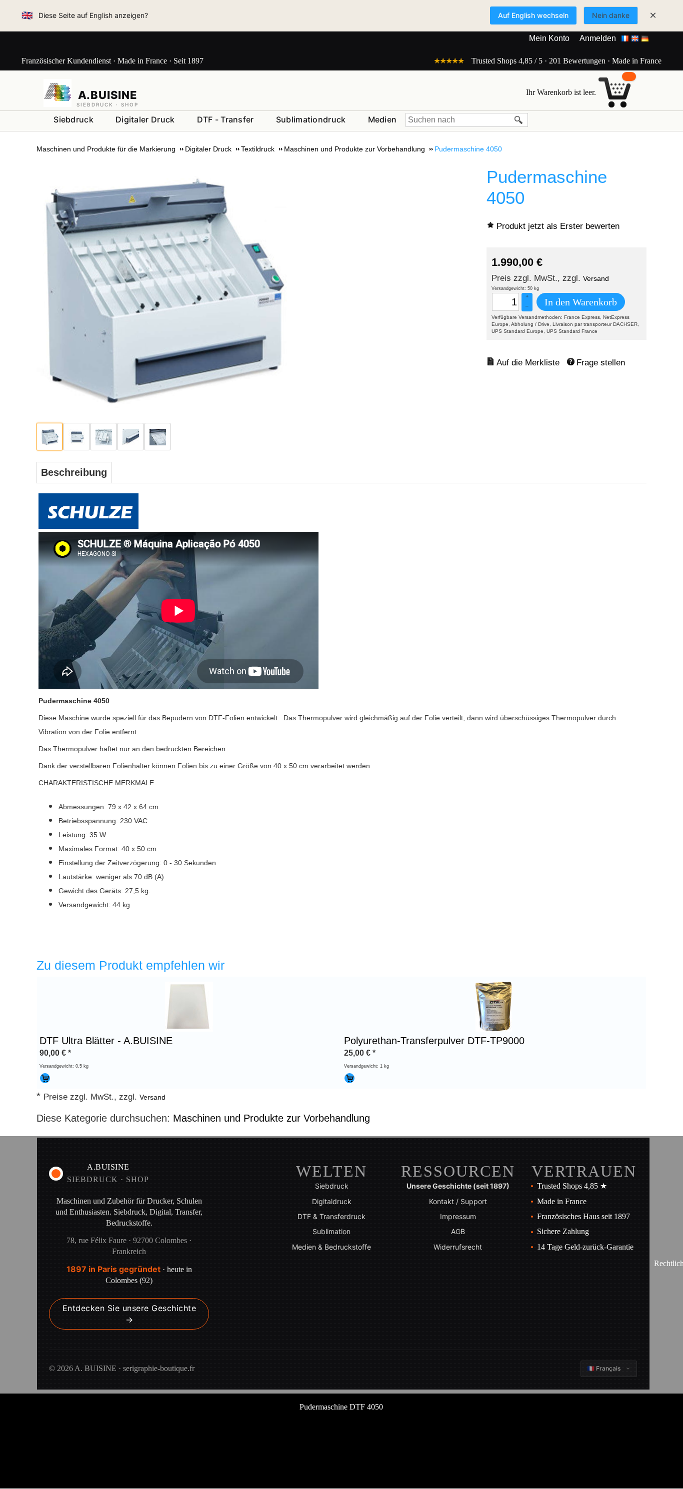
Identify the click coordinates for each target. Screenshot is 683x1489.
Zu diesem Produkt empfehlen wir (130, 965)
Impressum (458, 1216)
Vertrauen (584, 1171)
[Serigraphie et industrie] (58, 93)
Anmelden (598, 38)
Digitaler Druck (145, 119)
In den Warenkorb (580, 301)
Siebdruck (74, 119)
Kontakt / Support (458, 1201)
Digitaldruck (332, 1201)
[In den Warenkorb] (45, 1078)
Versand (596, 278)
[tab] (74, 472)
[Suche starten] (519, 120)
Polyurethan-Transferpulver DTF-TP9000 (434, 1040)
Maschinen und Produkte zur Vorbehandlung (271, 1118)
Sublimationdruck (311, 119)
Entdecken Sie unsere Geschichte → (129, 1313)
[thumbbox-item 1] (49, 436)
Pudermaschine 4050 (546, 187)
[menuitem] (73, 119)
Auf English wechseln (533, 15)
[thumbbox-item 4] (131, 436)
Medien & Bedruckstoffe (331, 1247)
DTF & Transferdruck (332, 1216)
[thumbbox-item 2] (77, 436)
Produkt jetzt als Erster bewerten (558, 226)
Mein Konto (549, 38)
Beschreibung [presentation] (74, 472)
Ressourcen (458, 1171)
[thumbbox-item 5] (157, 436)
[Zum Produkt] (189, 1006)
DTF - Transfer (225, 119)
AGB (458, 1231)
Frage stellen (600, 362)
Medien (382, 119)
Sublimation (331, 1231)
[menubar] (225, 121)
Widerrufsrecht (458, 1247)
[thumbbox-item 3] (103, 436)
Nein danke (611, 15)
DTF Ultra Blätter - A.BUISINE (106, 1040)
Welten (331, 1171)
